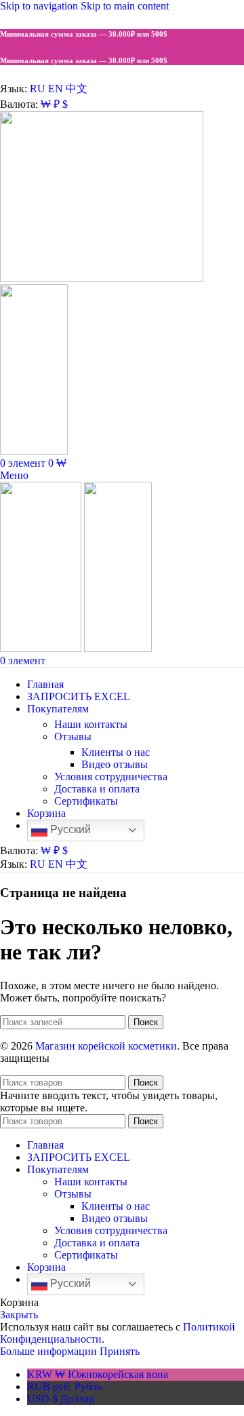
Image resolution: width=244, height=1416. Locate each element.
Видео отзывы (114, 764)
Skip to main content (125, 6)
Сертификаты (86, 801)
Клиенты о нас (115, 752)
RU (37, 88)
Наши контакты (90, 724)
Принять (120, 1351)
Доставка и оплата (97, 789)
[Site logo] (101, 278)
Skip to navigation (40, 6)
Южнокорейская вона (97, 1374)
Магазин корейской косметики (106, 1046)
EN (55, 88)
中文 (76, 88)
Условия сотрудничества (110, 776)
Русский (69, 829)
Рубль (64, 1386)
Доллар (60, 1398)
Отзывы (73, 736)
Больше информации (50, 1351)
